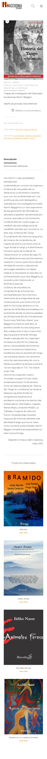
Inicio (7, 82)
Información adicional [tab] (15, 166)
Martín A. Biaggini (33, 136)
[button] (7, 21)
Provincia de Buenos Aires (16, 138)
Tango (32, 138)
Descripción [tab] (10, 159)
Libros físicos (30, 129)
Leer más (23, 533)
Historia (18, 85)
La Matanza (19, 136)
